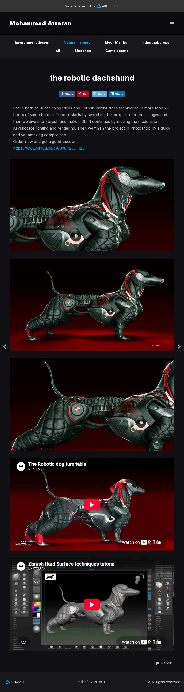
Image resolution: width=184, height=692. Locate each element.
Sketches (83, 51)
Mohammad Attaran (41, 23)
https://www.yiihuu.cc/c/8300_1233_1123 (49, 148)
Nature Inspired (77, 42)
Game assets (117, 51)
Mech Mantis (116, 42)
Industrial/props (155, 42)
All (58, 51)
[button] (164, 663)
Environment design (32, 42)
